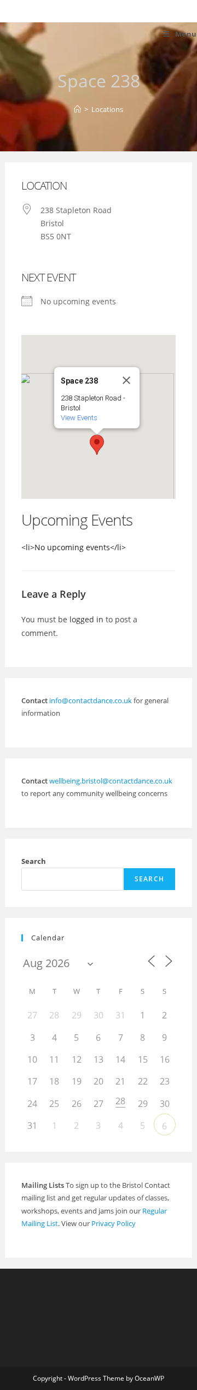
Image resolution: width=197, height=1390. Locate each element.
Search (33, 861)
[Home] (77, 109)
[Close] (126, 380)
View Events (79, 418)
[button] (97, 444)
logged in (86, 619)
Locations (107, 109)
